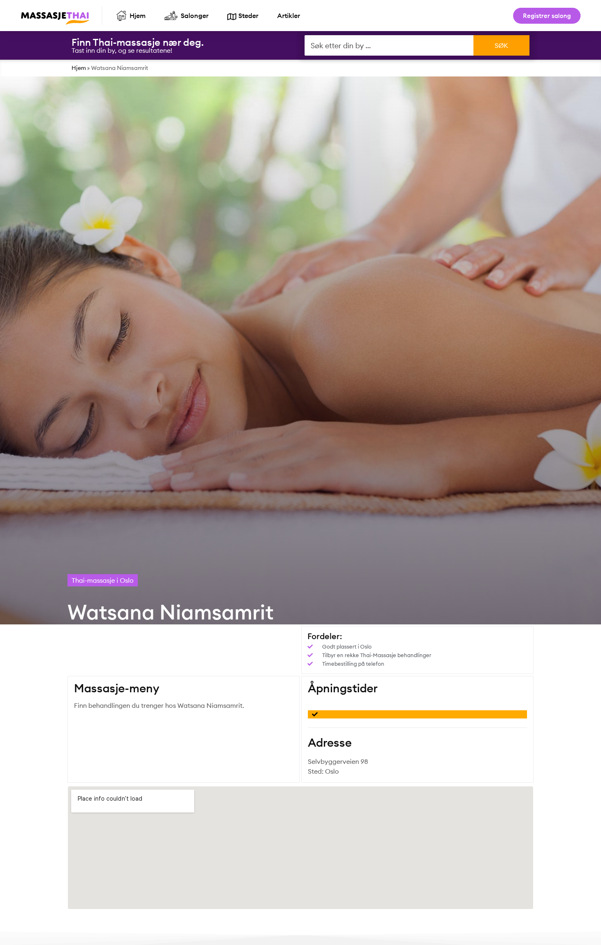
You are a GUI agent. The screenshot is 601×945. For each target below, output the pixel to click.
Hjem (79, 68)
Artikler (288, 15)
